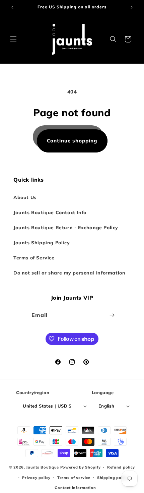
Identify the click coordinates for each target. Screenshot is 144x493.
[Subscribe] (112, 315)
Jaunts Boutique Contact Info (49, 212)
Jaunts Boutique (43, 467)
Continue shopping (72, 140)
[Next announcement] (131, 7)
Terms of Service (34, 258)
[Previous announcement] (12, 7)
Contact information (75, 487)
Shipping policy (113, 477)
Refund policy (121, 467)
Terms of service (73, 477)
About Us (25, 197)
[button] (13, 39)
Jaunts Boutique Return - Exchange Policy (65, 228)
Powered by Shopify (80, 467)
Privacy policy (36, 477)
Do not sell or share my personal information (69, 273)
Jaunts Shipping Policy (41, 243)
